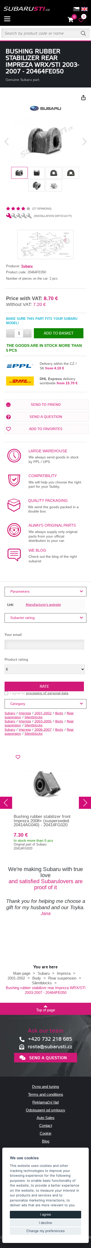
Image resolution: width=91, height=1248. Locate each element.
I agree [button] (45, 1214)
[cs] (76, 9)
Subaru (27, 266)
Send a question (46, 417)
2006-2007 (43, 730)
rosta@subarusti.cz (50, 1047)
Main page (21, 973)
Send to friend (46, 405)
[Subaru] (46, 113)
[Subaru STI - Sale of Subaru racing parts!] (26, 9)
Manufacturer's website (43, 605)
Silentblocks (33, 717)
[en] (84, 9)
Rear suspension (62, 978)
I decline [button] (45, 1223)
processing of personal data (47, 693)
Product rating (16, 659)
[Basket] (71, 20)
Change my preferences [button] (45, 1231)
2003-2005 (43, 721)
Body (59, 713)
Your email (13, 635)
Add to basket (59, 333)
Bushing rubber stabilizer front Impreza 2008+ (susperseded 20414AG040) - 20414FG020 (42, 820)
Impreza (25, 713)
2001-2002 (43, 713)
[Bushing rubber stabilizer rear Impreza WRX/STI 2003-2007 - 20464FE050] (45, 141)
